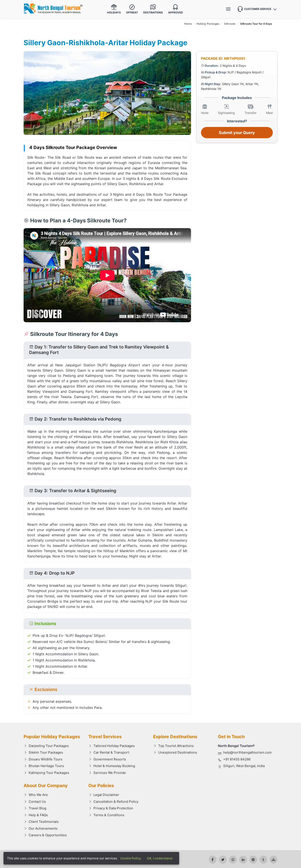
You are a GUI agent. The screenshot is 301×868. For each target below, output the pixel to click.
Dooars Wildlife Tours (45, 759)
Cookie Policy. (131, 858)
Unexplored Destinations (177, 752)
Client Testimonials (44, 822)
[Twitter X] (223, 860)
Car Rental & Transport (111, 752)
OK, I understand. (160, 858)
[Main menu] (228, 9)
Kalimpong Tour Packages (49, 773)
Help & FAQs (38, 815)
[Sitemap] (273, 860)
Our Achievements (43, 828)
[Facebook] (213, 860)
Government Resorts (109, 759)
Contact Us (37, 801)
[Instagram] (233, 860)
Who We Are (38, 795)
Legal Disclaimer (106, 795)
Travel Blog (37, 808)
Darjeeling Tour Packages (49, 746)
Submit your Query (237, 132)
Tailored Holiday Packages (114, 746)
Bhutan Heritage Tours (46, 766)
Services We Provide (109, 773)
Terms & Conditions (108, 815)
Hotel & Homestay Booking (114, 766)
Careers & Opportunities (48, 835)
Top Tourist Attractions (176, 746)
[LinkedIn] (243, 860)
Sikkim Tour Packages (46, 752)
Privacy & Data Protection (113, 808)
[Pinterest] (253, 860)
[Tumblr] (263, 860)
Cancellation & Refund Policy (115, 801)
